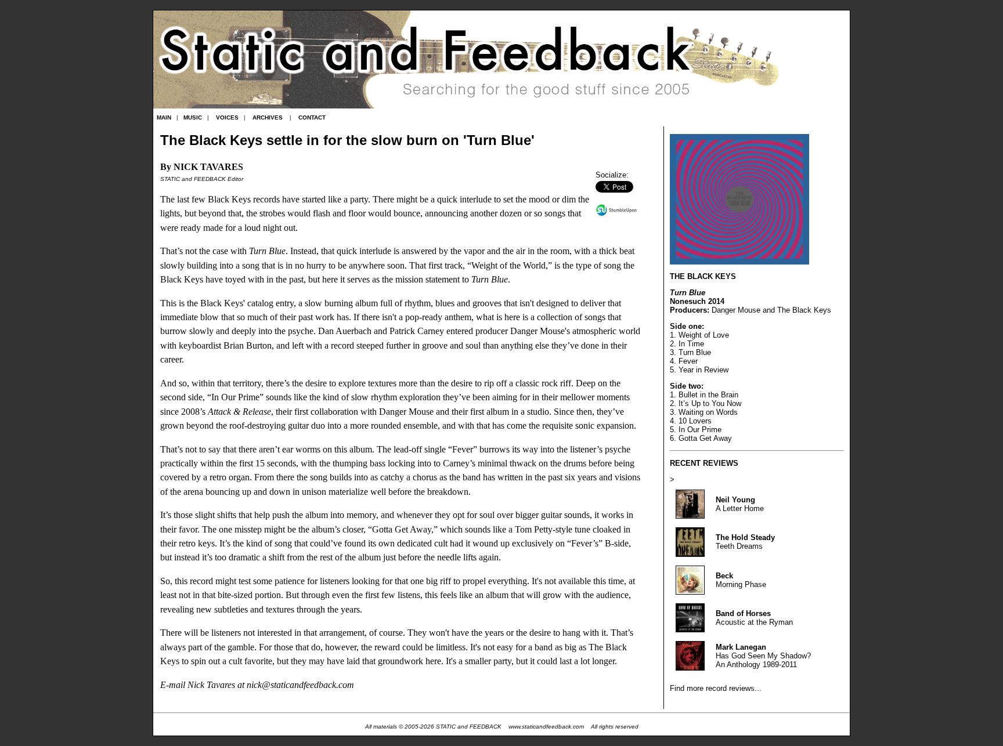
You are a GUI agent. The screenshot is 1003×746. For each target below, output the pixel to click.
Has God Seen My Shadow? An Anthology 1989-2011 (763, 656)
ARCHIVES (267, 117)
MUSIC (192, 117)
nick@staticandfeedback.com (300, 685)
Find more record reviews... (716, 688)
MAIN (164, 117)
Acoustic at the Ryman (754, 618)
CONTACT (312, 117)
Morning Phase (741, 580)
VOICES (227, 117)
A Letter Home (740, 504)
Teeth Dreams (745, 542)
